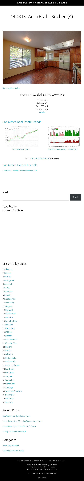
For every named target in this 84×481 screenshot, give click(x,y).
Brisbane (7, 277)
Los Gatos (9, 325)
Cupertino (8, 291)
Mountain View (11, 343)
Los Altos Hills (11, 321)
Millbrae (8, 332)
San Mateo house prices (21, 149)
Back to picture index (11, 88)
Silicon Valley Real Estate (37, 465)
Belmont (7, 273)
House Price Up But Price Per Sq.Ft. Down (19, 426)
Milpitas (8, 336)
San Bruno (9, 369)
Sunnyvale (9, 395)
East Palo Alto (10, 299)
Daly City (7, 295)
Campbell (8, 284)
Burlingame (9, 280)
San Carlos (9, 372)
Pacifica (8, 350)
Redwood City (10, 361)
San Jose (8, 376)
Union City (9, 398)
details (42, 112)
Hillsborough (10, 313)
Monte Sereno (11, 339)
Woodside (9, 402)
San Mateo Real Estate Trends (22, 122)
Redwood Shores (12, 365)
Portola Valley (11, 358)
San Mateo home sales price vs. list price (62, 149)
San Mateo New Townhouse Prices (16, 416)
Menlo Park (10, 328)
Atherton (8, 269)
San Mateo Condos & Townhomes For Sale (20, 171)
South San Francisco (13, 391)
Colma (7, 288)
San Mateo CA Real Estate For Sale (42, 3)
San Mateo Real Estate (39, 158)
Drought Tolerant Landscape (14, 431)
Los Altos (9, 317)
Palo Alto (9, 354)
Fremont (8, 306)
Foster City (9, 302)
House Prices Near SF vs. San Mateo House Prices (22, 421)
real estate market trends (13, 451)
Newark (8, 347)
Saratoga (9, 387)
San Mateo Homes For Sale (20, 165)
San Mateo (9, 380)
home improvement (11, 445)
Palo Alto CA (47, 469)
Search (5, 192)
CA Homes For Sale (34, 473)
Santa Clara (10, 384)
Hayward (9, 310)
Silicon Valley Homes (49, 473)
